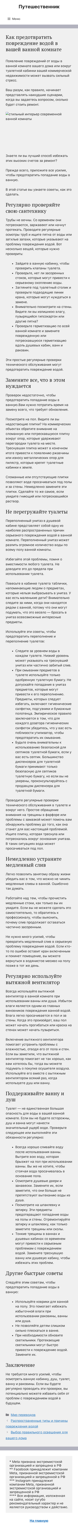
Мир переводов (23, 1415)
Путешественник (39, 6)
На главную (39, 1521)
